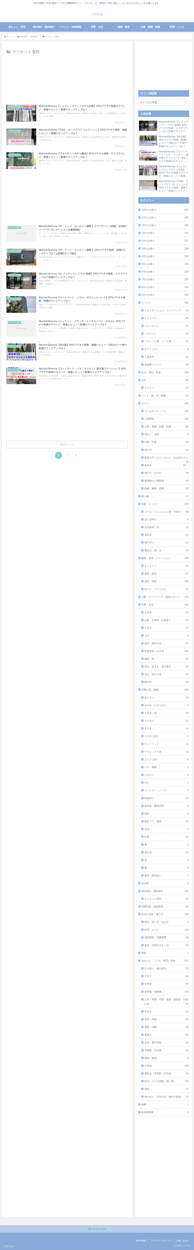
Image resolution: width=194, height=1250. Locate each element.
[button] (186, 102)
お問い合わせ (182, 1240)
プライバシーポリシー (161, 1240)
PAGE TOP (98, 1229)
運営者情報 (140, 1240)
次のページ (67, 444)
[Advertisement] (67, 78)
